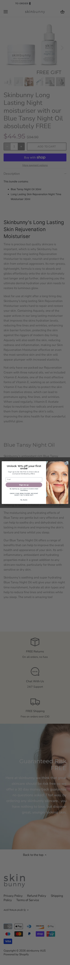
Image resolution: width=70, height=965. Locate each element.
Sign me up (23, 484)
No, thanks (23, 500)
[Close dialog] (66, 463)
